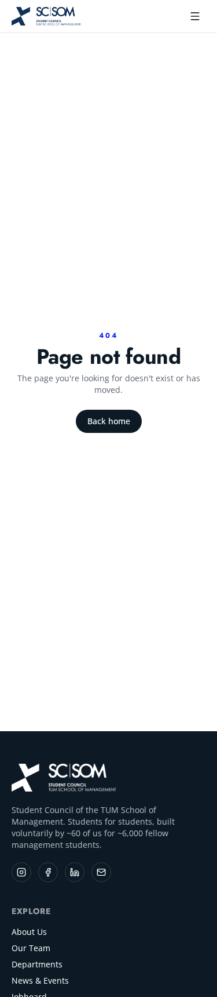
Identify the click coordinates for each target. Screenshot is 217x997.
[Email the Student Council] (101, 872)
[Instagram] (21, 872)
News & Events (40, 980)
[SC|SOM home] (64, 778)
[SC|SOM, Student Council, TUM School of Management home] (47, 16)
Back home (108, 421)
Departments (37, 964)
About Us (29, 931)
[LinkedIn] (74, 872)
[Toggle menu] (195, 16)
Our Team (31, 947)
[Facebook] (48, 872)
